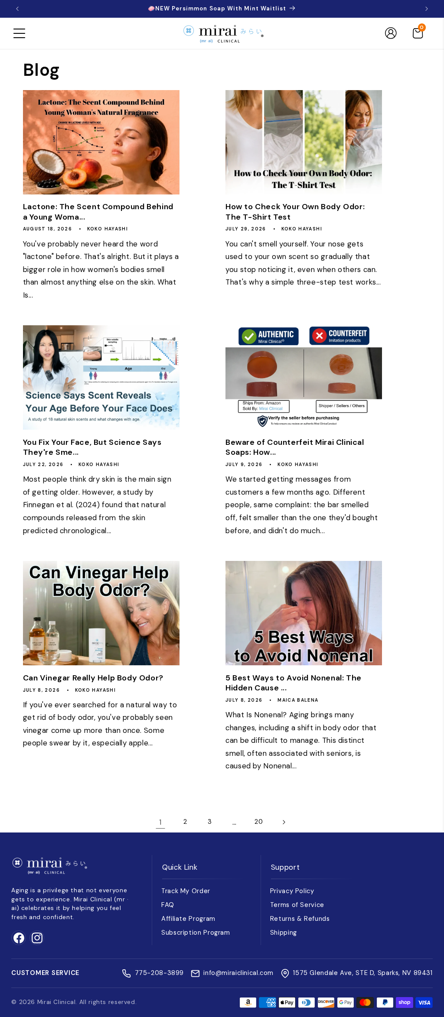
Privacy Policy (292, 891)
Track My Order (185, 891)
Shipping (283, 932)
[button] (19, 33)
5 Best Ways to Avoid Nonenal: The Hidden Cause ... (293, 683)
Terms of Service (297, 904)
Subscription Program (195, 932)
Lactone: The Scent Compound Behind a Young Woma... (98, 212)
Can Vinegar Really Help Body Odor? (93, 678)
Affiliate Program (188, 918)
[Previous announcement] (17, 8)
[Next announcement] (426, 8)
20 (259, 821)
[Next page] (284, 822)
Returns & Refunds (300, 918)
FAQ (167, 904)
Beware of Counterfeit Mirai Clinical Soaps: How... (294, 447)
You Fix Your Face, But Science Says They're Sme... (92, 447)
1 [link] (160, 822)
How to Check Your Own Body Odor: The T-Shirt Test (295, 212)
